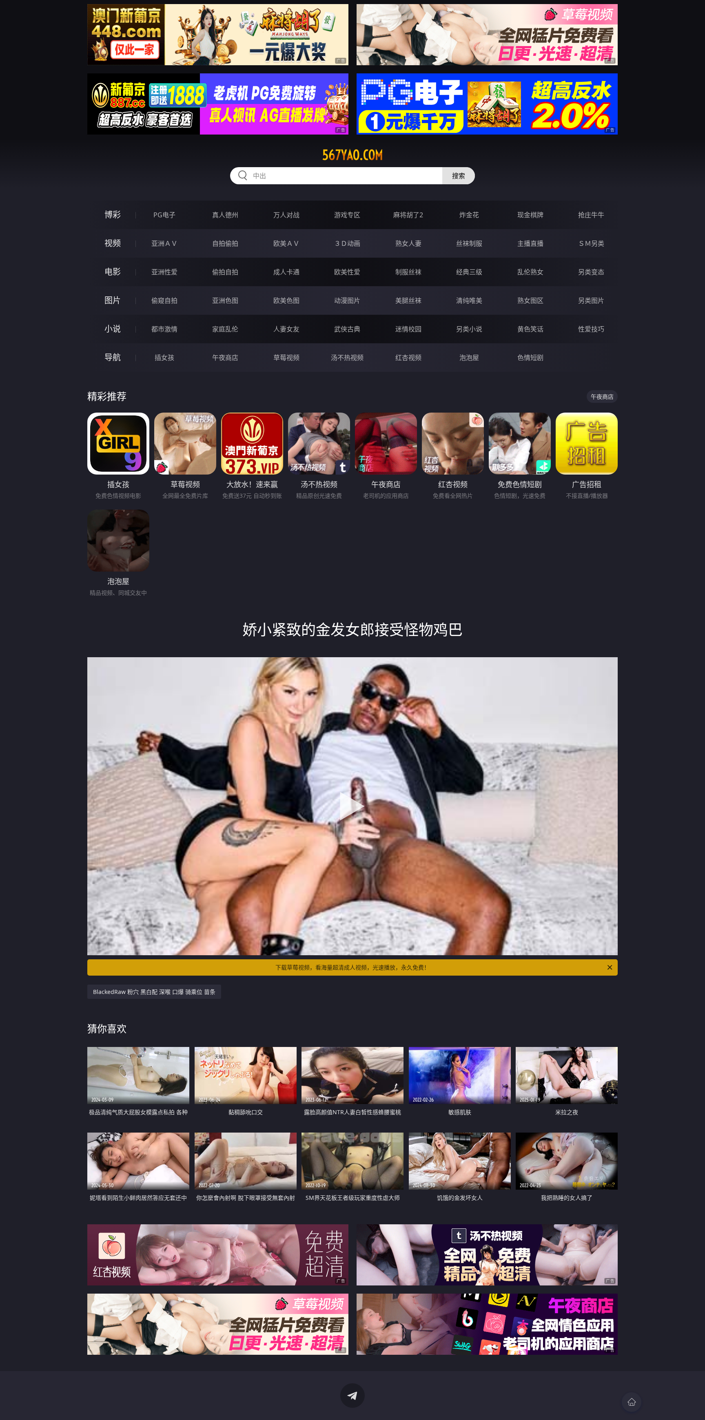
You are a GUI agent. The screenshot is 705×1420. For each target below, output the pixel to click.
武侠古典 (347, 329)
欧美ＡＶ (286, 243)
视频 (112, 243)
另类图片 (591, 300)
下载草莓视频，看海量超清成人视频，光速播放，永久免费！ (352, 967)
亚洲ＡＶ (164, 243)
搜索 (458, 175)
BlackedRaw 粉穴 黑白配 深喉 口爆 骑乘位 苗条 (154, 992)
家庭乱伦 (225, 329)
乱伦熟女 (530, 271)
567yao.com (352, 155)
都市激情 (164, 329)
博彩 (112, 214)
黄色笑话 (530, 329)
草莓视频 (286, 357)
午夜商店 (225, 357)
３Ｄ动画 (347, 243)
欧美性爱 (347, 271)
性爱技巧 (591, 329)
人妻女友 (286, 329)
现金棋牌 (530, 214)
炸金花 (469, 214)
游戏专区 (347, 214)
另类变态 (591, 271)
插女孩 (164, 357)
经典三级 (469, 271)
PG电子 (164, 214)
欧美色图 (286, 300)
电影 (112, 271)
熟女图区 (530, 300)
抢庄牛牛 (591, 214)
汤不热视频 (347, 357)
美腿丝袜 (408, 300)
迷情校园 (408, 329)
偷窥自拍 (164, 300)
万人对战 (286, 214)
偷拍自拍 (225, 271)
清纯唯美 (469, 300)
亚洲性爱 (164, 271)
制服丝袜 (408, 271)
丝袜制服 (469, 243)
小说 (112, 328)
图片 (112, 300)
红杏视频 (408, 357)
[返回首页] (631, 1402)
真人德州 (225, 214)
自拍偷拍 (225, 243)
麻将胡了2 (408, 214)
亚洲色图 (225, 300)
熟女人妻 (408, 243)
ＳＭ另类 (591, 243)
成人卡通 (286, 271)
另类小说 (469, 329)
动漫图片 (347, 300)
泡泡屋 (469, 357)
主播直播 (530, 243)
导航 (112, 357)
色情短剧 (530, 357)
